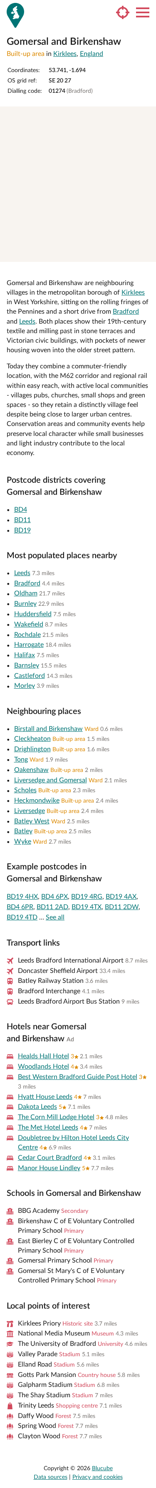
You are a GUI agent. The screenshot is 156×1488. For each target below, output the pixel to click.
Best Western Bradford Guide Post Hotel (77, 1077)
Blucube (102, 1468)
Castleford (29, 676)
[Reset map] (146, 145)
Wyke (22, 841)
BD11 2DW (122, 907)
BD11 (22, 520)
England (91, 54)
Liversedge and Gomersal (50, 780)
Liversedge (29, 811)
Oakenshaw (31, 770)
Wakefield (28, 624)
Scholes (25, 790)
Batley (23, 831)
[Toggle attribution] (147, 253)
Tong (21, 759)
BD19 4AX (121, 896)
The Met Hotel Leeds (48, 1127)
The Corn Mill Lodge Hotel (56, 1117)
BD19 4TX (87, 907)
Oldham (25, 593)
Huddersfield (33, 614)
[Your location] (122, 12)
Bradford (126, 311)
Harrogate (29, 644)
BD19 (22, 530)
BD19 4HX (22, 896)
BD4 (20, 509)
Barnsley (26, 665)
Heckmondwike (36, 800)
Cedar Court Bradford (50, 1157)
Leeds (27, 321)
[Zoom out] (146, 129)
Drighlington (32, 749)
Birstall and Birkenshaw (48, 729)
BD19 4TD (22, 917)
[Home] (15, 15)
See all (55, 917)
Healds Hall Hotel (43, 1056)
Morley (24, 685)
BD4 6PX (54, 896)
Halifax (24, 655)
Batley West (32, 821)
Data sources (50, 1477)
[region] (78, 184)
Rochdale (27, 634)
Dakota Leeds (37, 1106)
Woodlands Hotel (43, 1066)
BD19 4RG (86, 896)
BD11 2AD (52, 907)
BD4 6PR (20, 907)
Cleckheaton (32, 739)
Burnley (25, 603)
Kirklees (65, 54)
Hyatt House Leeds (45, 1097)
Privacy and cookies (97, 1477)
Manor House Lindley (49, 1168)
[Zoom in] (146, 117)
